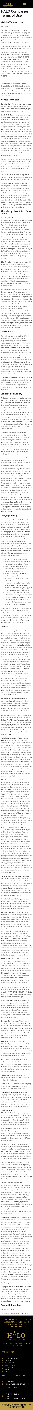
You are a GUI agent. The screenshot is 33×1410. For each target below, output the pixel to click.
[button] (24, 4)
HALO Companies (20, 1345)
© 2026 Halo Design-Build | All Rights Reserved (16, 1406)
